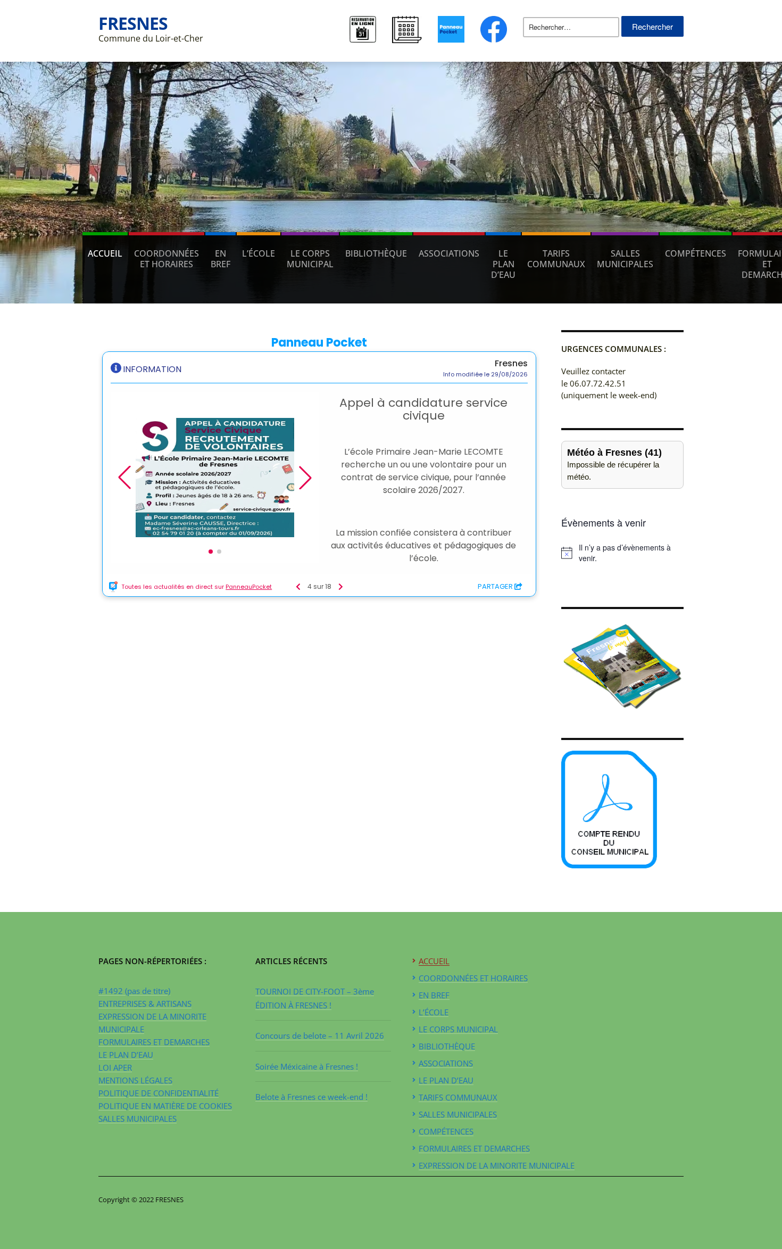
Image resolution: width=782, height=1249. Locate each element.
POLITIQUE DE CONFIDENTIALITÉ (158, 1093)
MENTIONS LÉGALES (135, 1080)
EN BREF (220, 259)
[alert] (622, 553)
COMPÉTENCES (695, 253)
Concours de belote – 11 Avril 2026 (319, 1035)
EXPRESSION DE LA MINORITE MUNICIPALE (497, 1165)
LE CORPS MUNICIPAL (310, 259)
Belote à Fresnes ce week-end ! (311, 1096)
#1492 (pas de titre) (134, 990)
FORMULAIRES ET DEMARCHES (154, 1042)
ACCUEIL (105, 253)
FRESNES (133, 23)
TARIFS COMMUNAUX (556, 259)
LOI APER (115, 1067)
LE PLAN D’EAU (503, 264)
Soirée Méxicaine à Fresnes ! (306, 1066)
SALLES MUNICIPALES (625, 259)
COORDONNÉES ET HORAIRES (166, 259)
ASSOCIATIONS (449, 253)
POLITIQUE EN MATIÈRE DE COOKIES (165, 1105)
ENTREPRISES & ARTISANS (145, 1003)
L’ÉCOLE (258, 253)
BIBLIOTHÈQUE (376, 253)
